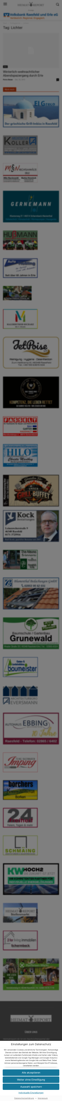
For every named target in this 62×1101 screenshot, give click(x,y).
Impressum (43, 1098)
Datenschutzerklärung (24, 1098)
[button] (31, 1087)
